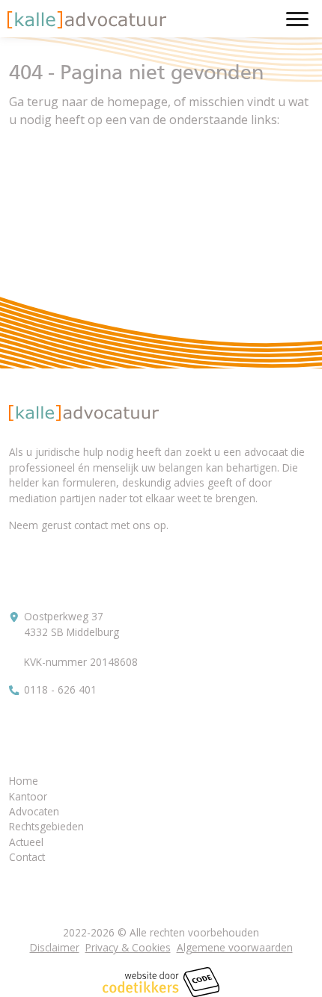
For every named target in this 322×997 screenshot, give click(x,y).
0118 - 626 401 (60, 689)
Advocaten (34, 811)
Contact (27, 857)
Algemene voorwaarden (235, 947)
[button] (86, 19)
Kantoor (28, 796)
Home (23, 781)
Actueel (26, 842)
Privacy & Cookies (128, 947)
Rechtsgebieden (46, 826)
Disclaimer (54, 947)
